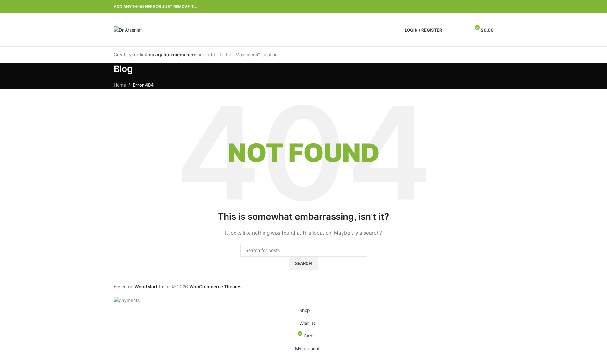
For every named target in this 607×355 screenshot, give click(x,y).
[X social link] (467, 7)
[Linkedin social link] (482, 7)
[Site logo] (128, 29)
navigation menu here (172, 54)
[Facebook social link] (459, 7)
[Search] (451, 30)
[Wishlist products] (462, 30)
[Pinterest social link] (474, 7)
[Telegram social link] (490, 7)
